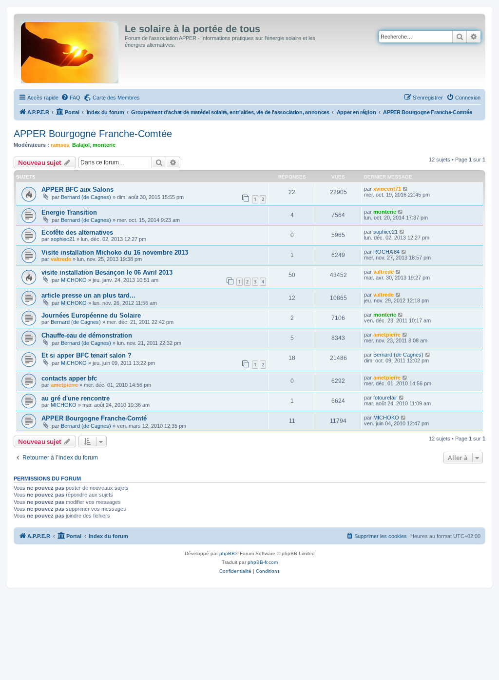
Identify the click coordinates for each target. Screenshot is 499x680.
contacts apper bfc (69, 378)
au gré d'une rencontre (75, 398)
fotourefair (385, 397)
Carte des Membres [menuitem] (116, 97)
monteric (104, 145)
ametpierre (387, 335)
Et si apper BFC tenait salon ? (86, 355)
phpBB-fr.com (263, 562)
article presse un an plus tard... (88, 295)
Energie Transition (69, 212)
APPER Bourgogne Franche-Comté (94, 418)
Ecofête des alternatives (77, 232)
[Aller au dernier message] (406, 189)
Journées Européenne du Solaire (91, 315)
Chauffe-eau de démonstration (86, 335)
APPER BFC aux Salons (77, 189)
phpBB (227, 553)
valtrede (61, 259)
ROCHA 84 (386, 252)
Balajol (81, 145)
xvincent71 (387, 189)
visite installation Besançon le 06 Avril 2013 (107, 272)
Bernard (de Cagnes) (86, 197)
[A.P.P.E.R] (70, 50)
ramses (60, 145)
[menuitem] (70, 97)
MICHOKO (74, 280)
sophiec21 (63, 239)
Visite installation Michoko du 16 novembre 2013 (114, 252)
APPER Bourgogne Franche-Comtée (93, 133)
